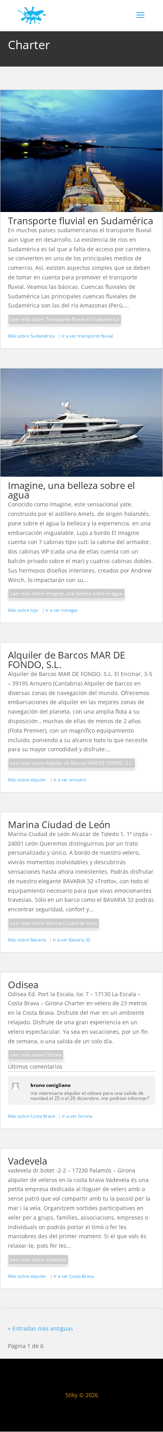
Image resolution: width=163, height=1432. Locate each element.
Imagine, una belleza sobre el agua (71, 490)
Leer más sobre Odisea (35, 1054)
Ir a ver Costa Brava (73, 1276)
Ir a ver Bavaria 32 (71, 940)
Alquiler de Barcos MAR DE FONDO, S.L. (66, 659)
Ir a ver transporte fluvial (87, 336)
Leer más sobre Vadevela (38, 1259)
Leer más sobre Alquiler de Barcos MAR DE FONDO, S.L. (71, 763)
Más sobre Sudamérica (32, 336)
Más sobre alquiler (27, 780)
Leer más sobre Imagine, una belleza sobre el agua (66, 593)
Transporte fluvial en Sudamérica (80, 220)
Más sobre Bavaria (27, 940)
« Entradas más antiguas (40, 1328)
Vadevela (27, 1160)
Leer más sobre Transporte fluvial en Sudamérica (64, 319)
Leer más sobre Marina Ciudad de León (53, 923)
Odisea (23, 984)
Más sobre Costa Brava (32, 1116)
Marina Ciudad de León (59, 824)
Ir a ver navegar (61, 610)
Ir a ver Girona (77, 1116)
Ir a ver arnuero (69, 780)
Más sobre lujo (24, 610)
